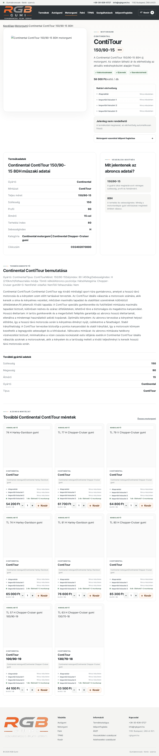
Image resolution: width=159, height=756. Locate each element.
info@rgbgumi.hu (121, 2)
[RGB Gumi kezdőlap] (18, 12)
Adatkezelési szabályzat (104, 739)
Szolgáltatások (104, 12)
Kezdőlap (8, 25)
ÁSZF (95, 731)
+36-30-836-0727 (102, 2)
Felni (82, 12)
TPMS (90, 12)
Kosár (60, 739)
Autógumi (57, 12)
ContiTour (12, 474)
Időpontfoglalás (123, 12)
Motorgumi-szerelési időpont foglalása (124, 138)
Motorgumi (71, 12)
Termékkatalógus (101, 722)
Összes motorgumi (146, 418)
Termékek (43, 12)
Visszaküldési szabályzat (104, 735)
